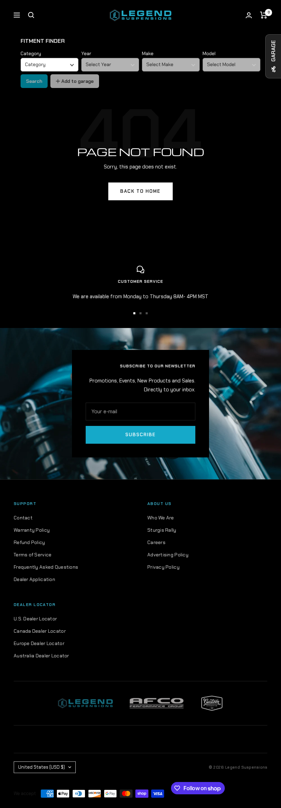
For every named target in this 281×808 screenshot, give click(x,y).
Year (86, 53)
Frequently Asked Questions (46, 567)
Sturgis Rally (161, 530)
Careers (156, 542)
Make (148, 53)
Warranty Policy (32, 530)
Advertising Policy (167, 555)
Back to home (140, 191)
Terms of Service (32, 555)
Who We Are (160, 518)
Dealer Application (34, 579)
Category (31, 53)
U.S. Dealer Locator (35, 619)
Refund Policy (29, 542)
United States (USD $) (41, 767)
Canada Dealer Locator (40, 631)
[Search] (31, 15)
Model (209, 53)
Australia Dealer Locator (41, 656)
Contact (23, 518)
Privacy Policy (163, 567)
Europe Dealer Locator (39, 643)
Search (34, 81)
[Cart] (263, 15)
